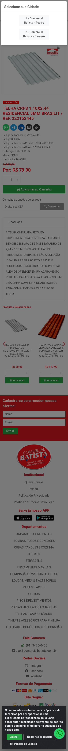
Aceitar (14, 736)
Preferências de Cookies (23, 743)
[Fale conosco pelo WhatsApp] (59, 733)
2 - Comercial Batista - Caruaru (34, 34)
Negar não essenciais (39, 736)
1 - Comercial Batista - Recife (34, 20)
